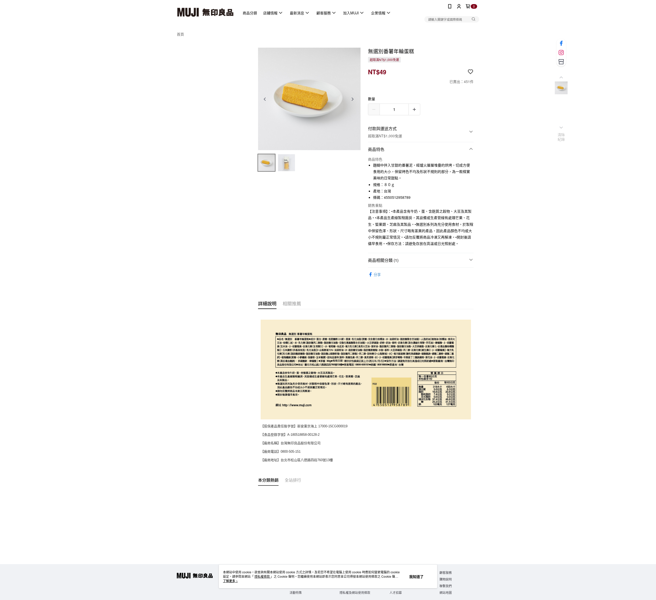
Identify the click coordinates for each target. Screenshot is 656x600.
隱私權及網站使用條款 (355, 592)
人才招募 (395, 592)
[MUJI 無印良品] (205, 13)
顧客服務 (445, 572)
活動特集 (296, 592)
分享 (377, 274)
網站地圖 (445, 592)
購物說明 (445, 579)
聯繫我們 (445, 586)
